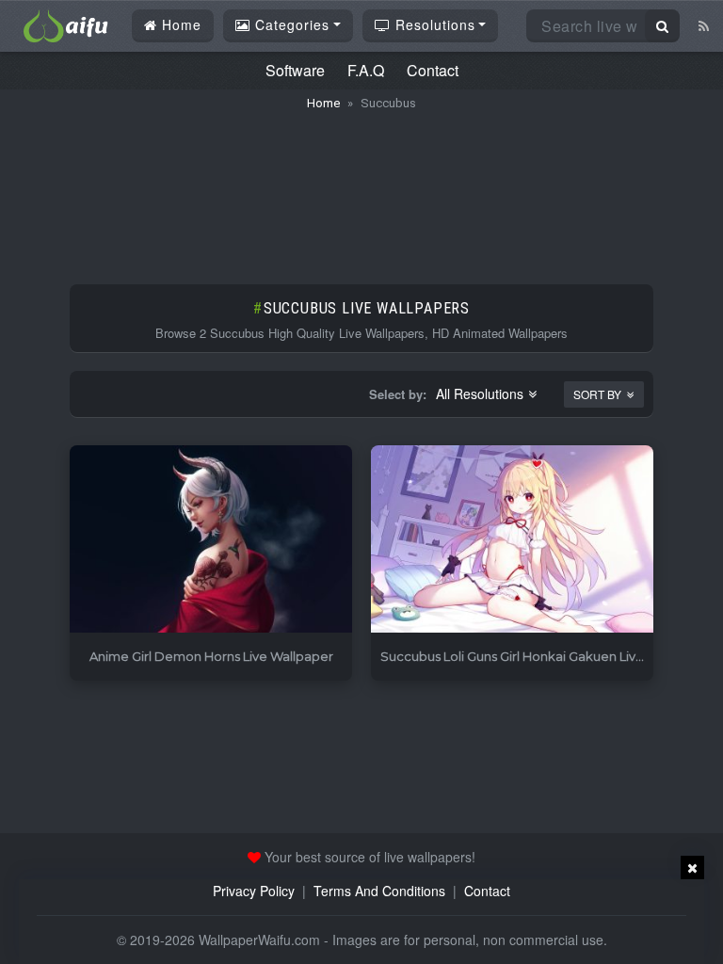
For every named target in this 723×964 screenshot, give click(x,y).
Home (179, 24)
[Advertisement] (361, 188)
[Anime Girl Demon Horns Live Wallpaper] (211, 540)
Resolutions (433, 24)
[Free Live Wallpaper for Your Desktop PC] (66, 23)
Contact (432, 70)
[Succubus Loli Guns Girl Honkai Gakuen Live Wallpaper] (512, 540)
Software (295, 70)
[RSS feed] (704, 25)
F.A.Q (365, 70)
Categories (289, 24)
